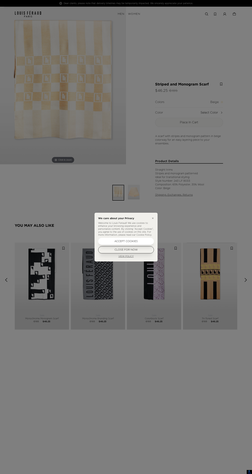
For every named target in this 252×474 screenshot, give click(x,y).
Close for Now (126, 250)
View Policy (126, 256)
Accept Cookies (126, 241)
